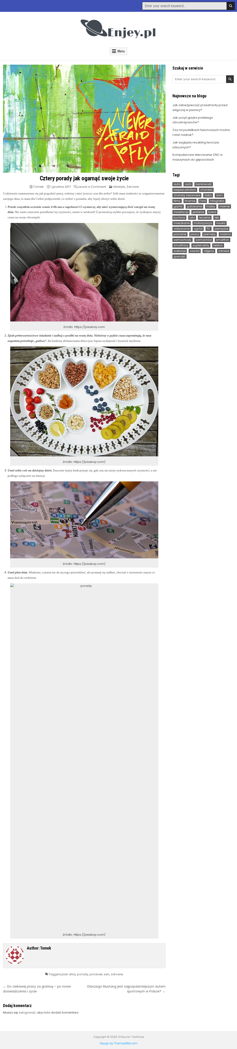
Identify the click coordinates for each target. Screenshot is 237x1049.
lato (192, 217)
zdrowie (117, 974)
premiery (209, 234)
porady (82, 974)
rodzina (225, 234)
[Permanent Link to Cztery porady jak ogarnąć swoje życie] (84, 119)
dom (219, 195)
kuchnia (179, 217)
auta (177, 184)
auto (188, 184)
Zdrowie (132, 186)
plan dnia (69, 974)
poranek (96, 974)
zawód (195, 251)
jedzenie (198, 212)
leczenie (204, 217)
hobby (210, 206)
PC (208, 229)
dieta (208, 195)
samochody (182, 240)
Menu (121, 51)
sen (106, 974)
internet (224, 206)
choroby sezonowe (187, 195)
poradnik (180, 234)
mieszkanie (182, 223)
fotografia (217, 201)
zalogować (27, 1012)
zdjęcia (209, 251)
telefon (218, 245)
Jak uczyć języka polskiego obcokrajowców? (192, 120)
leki (217, 217)
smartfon (222, 240)
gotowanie (194, 206)
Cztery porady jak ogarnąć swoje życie (84, 178)
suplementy (201, 245)
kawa (212, 212)
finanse (190, 201)
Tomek (38, 186)
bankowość (204, 184)
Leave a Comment (92, 186)
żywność (179, 256)
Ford (203, 201)
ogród (198, 229)
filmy (177, 201)
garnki (178, 206)
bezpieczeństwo (185, 190)
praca (194, 234)
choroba (206, 190)
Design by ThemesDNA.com (118, 1043)
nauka (220, 223)
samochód (204, 240)
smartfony (181, 245)
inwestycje (181, 212)
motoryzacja (203, 223)
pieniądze (221, 229)
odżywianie (182, 229)
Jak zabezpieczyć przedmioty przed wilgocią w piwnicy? (200, 107)
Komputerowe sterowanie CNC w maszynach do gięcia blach (197, 157)
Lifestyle (119, 186)
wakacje (180, 251)
